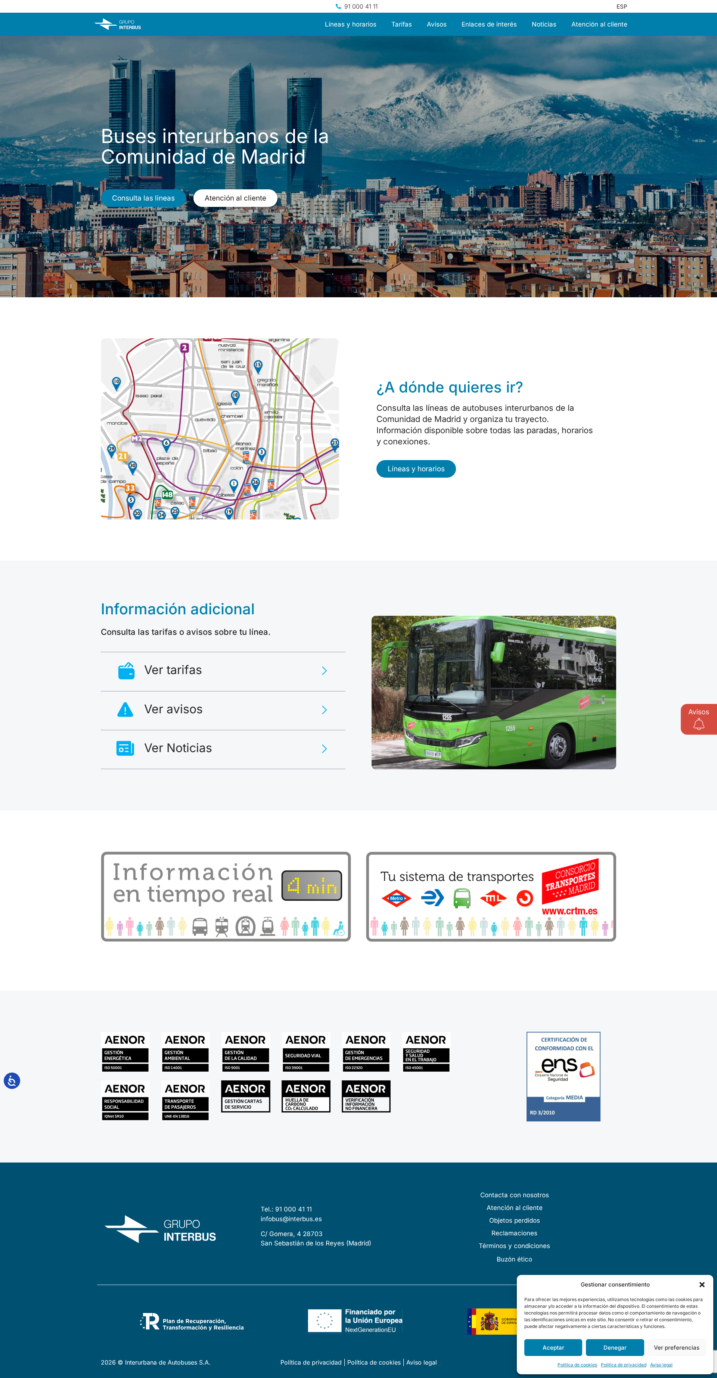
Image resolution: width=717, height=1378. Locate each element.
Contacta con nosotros (514, 1195)
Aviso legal (661, 1365)
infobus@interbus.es (291, 1219)
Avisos (437, 24)
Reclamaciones (514, 1233)
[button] (702, 1284)
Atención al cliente (599, 24)
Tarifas (401, 24)
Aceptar (553, 1347)
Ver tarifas (173, 669)
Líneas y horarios (350, 24)
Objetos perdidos (514, 1220)
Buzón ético (514, 1259)
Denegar (615, 1347)
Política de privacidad (623, 1365)
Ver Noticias (178, 748)
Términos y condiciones (514, 1246)
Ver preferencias (676, 1347)
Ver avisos (173, 709)
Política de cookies (577, 1365)
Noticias (544, 24)
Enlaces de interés (489, 24)
